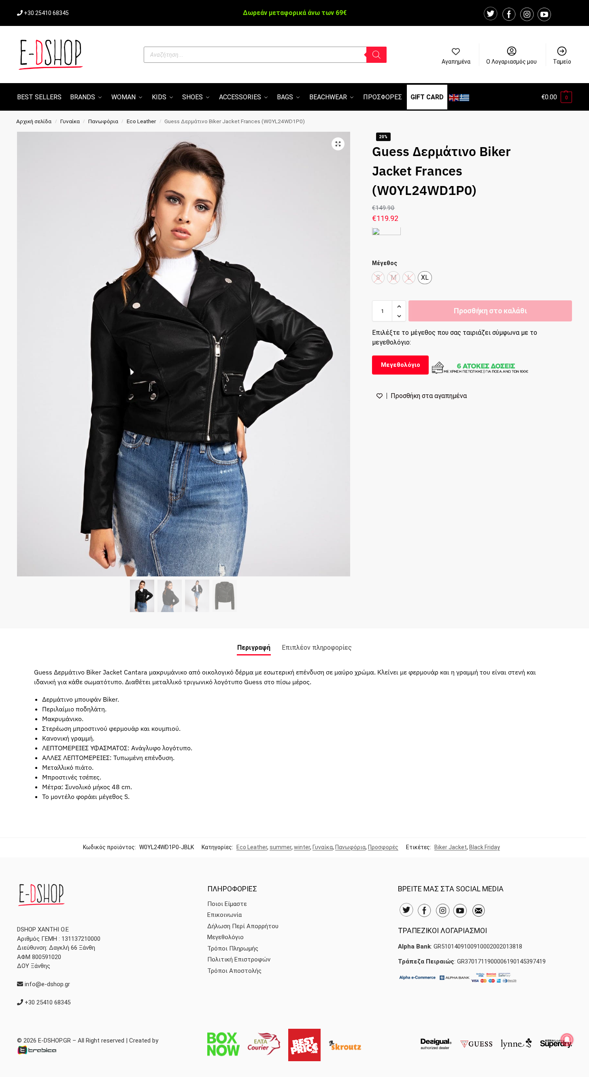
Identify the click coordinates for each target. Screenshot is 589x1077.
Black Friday (484, 847)
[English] (454, 97)
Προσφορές (383, 847)
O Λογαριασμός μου (511, 61)
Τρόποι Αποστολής (234, 970)
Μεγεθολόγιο (400, 365)
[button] (556, 97)
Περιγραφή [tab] (253, 647)
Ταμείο (562, 61)
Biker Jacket (450, 847)
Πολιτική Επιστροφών (238, 959)
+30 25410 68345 (46, 13)
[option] (425, 278)
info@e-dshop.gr (47, 984)
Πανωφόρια (103, 121)
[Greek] (464, 97)
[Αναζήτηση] (376, 55)
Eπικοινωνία (224, 915)
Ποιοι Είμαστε (227, 904)
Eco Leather (141, 121)
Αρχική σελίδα (33, 121)
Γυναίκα (70, 121)
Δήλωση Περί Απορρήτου (243, 926)
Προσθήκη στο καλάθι (490, 311)
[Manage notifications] (567, 1039)
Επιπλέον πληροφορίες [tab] (317, 647)
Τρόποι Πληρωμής (232, 948)
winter (302, 847)
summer (280, 847)
